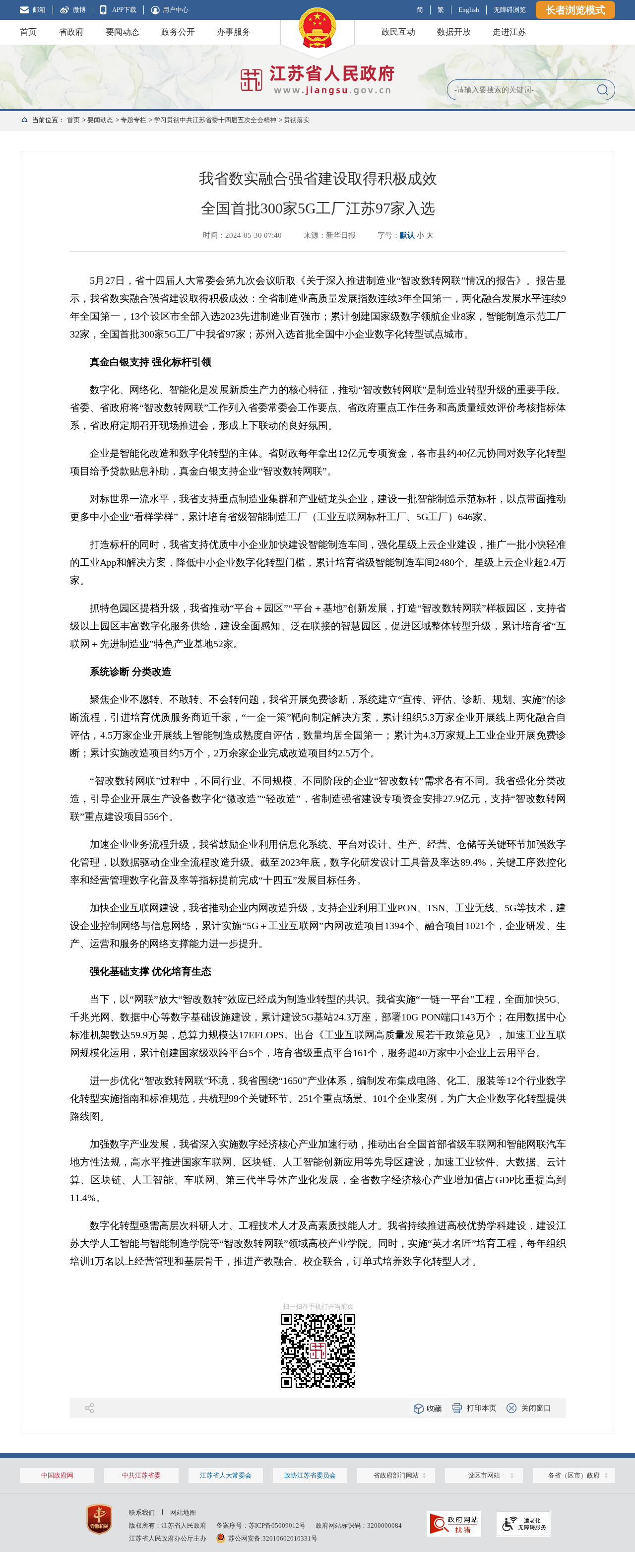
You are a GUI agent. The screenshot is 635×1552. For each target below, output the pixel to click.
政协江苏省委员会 (310, 1475)
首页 (28, 32)
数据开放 (454, 32)
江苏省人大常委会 (226, 1475)
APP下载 (124, 9)
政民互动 (398, 32)
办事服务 (234, 32)
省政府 (71, 32)
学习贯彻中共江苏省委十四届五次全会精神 (215, 120)
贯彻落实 (297, 120)
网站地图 (183, 1512)
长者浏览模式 (575, 9)
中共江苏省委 (141, 1475)
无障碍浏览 (510, 9)
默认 (407, 235)
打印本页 (482, 1408)
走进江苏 (509, 32)
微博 (79, 9)
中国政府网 (57, 1475)
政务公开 (178, 32)
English (468, 9)
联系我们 (142, 1512)
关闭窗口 (536, 1408)
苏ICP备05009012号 (277, 1525)
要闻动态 (122, 32)
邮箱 (39, 9)
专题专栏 (133, 120)
